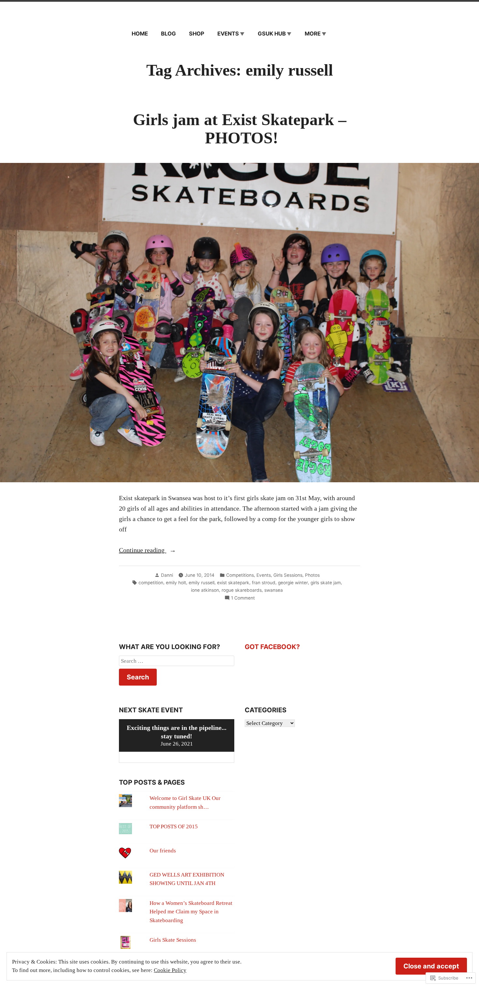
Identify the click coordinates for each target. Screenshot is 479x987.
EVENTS (228, 33)
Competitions (240, 575)
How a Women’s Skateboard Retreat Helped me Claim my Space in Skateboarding (191, 911)
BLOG (168, 33)
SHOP (196, 33)
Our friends (163, 851)
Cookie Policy (170, 970)
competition (150, 582)
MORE (313, 33)
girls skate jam (326, 582)
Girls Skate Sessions (173, 940)
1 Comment (243, 598)
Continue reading (142, 550)
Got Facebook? (272, 647)
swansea (273, 590)
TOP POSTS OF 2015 (174, 826)
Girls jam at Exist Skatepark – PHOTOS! (239, 129)
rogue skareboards (242, 590)
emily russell (201, 582)
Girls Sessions (287, 575)
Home (140, 33)
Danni (167, 575)
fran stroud (263, 582)
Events (263, 575)
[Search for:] (176, 661)
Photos (312, 575)
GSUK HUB (272, 33)
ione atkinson (205, 590)
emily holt (176, 582)
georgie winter (293, 582)
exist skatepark (233, 582)
